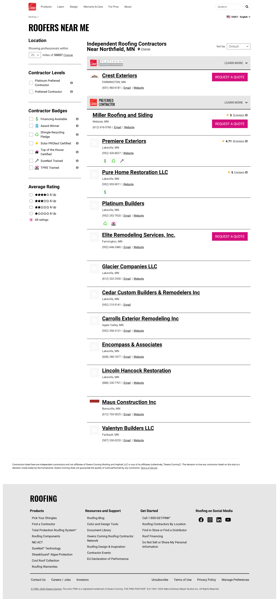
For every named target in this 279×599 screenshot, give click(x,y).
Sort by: (221, 46)
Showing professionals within (48, 48)
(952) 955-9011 (111, 184)
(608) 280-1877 (111, 356)
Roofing (32, 16)
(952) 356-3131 (111, 330)
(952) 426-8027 (111, 153)
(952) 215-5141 (111, 304)
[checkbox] (31, 220)
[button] (71, 82)
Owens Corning (32, 6)
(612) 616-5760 (102, 127)
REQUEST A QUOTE (229, 77)
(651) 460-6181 (111, 87)
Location (37, 40)
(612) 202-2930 (111, 278)
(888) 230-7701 (111, 383)
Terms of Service (149, 467)
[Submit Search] (247, 6)
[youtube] (228, 520)
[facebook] (201, 519)
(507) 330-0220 (111, 440)
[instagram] (210, 519)
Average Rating (44, 186)
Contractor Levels (46, 72)
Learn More (234, 63)
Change (68, 55)
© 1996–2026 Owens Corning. (46, 588)
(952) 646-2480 (111, 247)
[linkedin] (218, 519)
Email (127, 87)
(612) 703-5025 (111, 414)
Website (139, 87)
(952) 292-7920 (111, 215)
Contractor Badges (47, 110)
